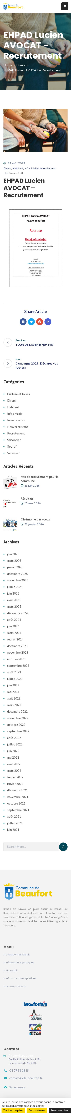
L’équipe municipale (18, 954)
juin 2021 (13, 830)
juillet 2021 (15, 823)
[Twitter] (31, 321)
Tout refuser (36, 1110)
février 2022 (15, 777)
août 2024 (14, 620)
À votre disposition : (21, 1055)
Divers (20, 65)
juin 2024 (13, 626)
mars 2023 (14, 705)
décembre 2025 (17, 574)
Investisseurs (48, 168)
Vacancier (13, 453)
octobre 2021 (16, 804)
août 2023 (14, 672)
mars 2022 (14, 771)
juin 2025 (13, 594)
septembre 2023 (18, 666)
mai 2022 (13, 758)
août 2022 (14, 738)
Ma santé (11, 970)
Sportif (12, 447)
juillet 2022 (15, 744)
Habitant (17, 168)
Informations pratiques (20, 962)
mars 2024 (14, 633)
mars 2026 (14, 561)
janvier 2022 (15, 784)
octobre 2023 (16, 659)
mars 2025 (14, 607)
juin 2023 (13, 685)
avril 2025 (14, 600)
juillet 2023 (15, 679)
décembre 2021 (17, 790)
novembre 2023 (17, 653)
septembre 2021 (18, 810)
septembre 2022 (18, 731)
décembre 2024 (17, 613)
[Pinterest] (39, 321)
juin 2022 (13, 751)
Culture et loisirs (18, 394)
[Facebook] (23, 321)
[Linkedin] (47, 321)
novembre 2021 (17, 797)
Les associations (16, 986)
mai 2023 (13, 692)
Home (7, 65)
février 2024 (15, 640)
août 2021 (14, 817)
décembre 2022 (17, 712)
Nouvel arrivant (17, 427)
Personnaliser (59, 1110)
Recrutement (16, 434)
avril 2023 (14, 699)
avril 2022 (14, 764)
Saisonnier (14, 440)
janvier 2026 (15, 567)
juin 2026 (13, 554)
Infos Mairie (31, 168)
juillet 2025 (15, 587)
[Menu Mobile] (64, 6)
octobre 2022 (16, 725)
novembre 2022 (17, 718)
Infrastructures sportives (21, 978)
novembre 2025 (17, 580)
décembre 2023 (17, 646)
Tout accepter (13, 1110)
